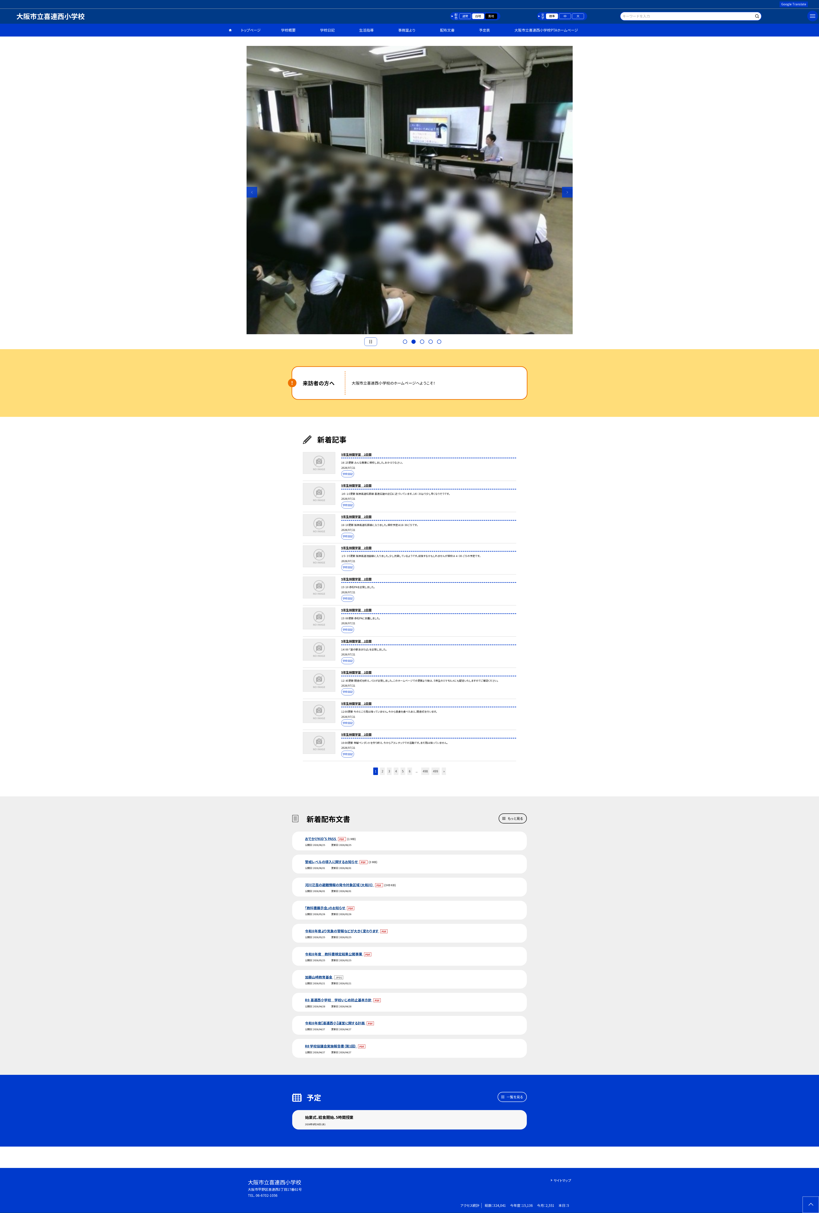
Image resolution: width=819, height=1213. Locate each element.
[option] (409, 190)
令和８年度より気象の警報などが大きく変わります (342, 930)
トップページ (251, 30)
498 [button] (425, 771)
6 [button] (410, 771)
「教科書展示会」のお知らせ (325, 907)
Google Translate (793, 4)
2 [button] (413, 342)
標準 (552, 16)
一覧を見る (515, 1096)
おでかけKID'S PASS (321, 838)
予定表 (484, 30)
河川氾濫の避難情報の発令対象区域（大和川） (339, 884)
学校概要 (288, 30)
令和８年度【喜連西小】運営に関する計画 (335, 1022)
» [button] (444, 771)
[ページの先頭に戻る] (811, 1205)
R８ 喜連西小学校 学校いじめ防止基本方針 (338, 999)
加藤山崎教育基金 (319, 977)
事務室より (406, 30)
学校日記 (327, 30)
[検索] (758, 15)
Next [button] (567, 192)
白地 (478, 16)
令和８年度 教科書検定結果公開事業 (334, 954)
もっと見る (515, 818)
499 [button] (435, 771)
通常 (465, 16)
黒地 (491, 16)
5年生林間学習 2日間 (356, 454)
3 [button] (422, 342)
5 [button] (439, 342)
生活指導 (366, 30)
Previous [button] (252, 192)
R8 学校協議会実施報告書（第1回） (331, 1046)
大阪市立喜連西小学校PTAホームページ (546, 30)
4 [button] (430, 342)
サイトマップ (562, 1180)
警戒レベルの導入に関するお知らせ (332, 861)
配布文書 (447, 30)
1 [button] (405, 342)
